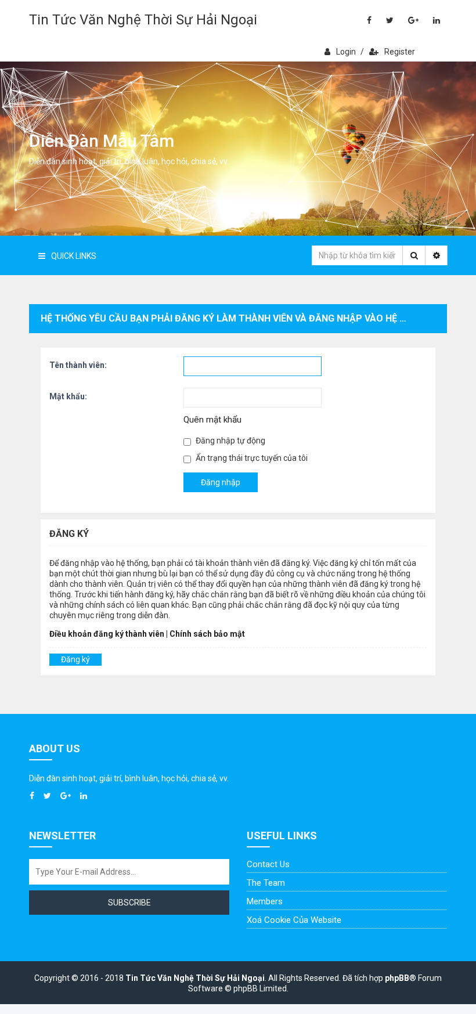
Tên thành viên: (78, 365)
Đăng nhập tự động (229, 440)
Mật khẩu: (68, 396)
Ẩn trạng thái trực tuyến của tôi (251, 458)
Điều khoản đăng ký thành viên (106, 633)
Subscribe (129, 902)
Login (346, 51)
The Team (266, 883)
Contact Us (268, 864)
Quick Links (73, 256)
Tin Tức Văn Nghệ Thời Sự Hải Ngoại (143, 20)
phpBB (397, 978)
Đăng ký (75, 659)
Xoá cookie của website (294, 920)
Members (265, 901)
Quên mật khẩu (212, 419)
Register (399, 51)
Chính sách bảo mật (207, 633)
